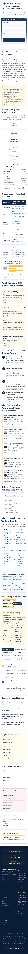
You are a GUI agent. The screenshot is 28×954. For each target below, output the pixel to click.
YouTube (11, 879)
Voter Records (6, 752)
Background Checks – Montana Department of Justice (18, 223)
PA (20, 941)
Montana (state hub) (8, 795)
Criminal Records (7, 742)
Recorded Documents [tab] (21, 659)
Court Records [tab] (7, 649)
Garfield (5, 589)
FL (24, 933)
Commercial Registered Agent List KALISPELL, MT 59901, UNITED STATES (18, 254)
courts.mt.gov (9, 499)
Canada (3, 901)
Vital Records (6, 749)
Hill (22, 589)
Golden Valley (11, 589)
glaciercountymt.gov (10, 495)
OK (15, 941)
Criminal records (7, 576)
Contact (20, 913)
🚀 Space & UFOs (6, 905)
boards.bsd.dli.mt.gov (11, 507)
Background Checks (8, 606)
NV (20, 938)
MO (13, 938)
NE (17, 938)
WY (24, 943)
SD (3, 943)
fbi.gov (7, 511)
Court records (21, 574)
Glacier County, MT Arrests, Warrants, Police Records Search (18, 213)
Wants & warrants (17, 576)
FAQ (19, 899)
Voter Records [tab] (7, 652)
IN (11, 936)
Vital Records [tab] (7, 659)
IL (9, 936)
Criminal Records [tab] (20, 649)
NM (3, 941)
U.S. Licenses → (20, 557)
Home (2, 47)
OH (13, 941)
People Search (17, 603)
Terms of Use (5, 922)
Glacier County (16, 251)
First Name (5, 22)
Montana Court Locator (18, 206)
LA (19, 936)
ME (22, 936)
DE (20, 933)
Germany (4, 903)
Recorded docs (17, 579)
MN (8, 938)
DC (22, 933)
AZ (8, 933)
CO (15, 933)
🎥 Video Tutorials (22, 897)
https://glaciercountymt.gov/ (11, 623)
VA (15, 943)
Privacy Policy (5, 920)
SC (24, 941)
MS (10, 938)
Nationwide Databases (7, 895)
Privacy (6, 951)
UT (10, 943)
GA (3, 936)
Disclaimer (4, 924)
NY (6, 941)
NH (22, 938)
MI (5, 938)
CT (17, 933)
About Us (20, 910)
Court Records (6, 739)
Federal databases (12, 585)
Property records (7, 578)
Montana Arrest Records (9, 600)
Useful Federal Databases (8, 897)
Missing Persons (22, 886)
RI (22, 941)
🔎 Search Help (21, 895)
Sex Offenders (21, 885)
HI (5, 936)
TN (5, 943)
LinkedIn (4, 882)
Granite (18, 589)
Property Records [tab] (7, 655)
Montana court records (10, 71)
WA (17, 943)
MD (24, 936)
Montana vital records (8, 81)
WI (22, 943)
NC (8, 941)
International (4, 899)
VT (12, 943)
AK (5, 933)
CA (12, 933)
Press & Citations (22, 911)
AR (10, 933)
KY (17, 936)
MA (3, 938)
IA (13, 936)
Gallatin (20, 588)
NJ (25, 938)
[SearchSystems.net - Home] (4, 3)
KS (15, 936)
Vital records (16, 578)
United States (8, 47)
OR (18, 941)
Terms (10, 951)
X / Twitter (4, 879)
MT (15, 938)
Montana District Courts (18, 208)
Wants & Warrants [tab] (20, 655)
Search (14, 40)
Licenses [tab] (20, 652)
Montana (14, 47)
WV (20, 943)
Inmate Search (7, 603)
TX (8, 943)
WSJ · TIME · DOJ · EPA (14, 857)
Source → (5, 302)
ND (11, 941)
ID (7, 936)
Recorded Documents (8, 759)
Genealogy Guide (22, 908)
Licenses (10, 579)
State (4, 33)
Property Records (7, 746)
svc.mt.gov (8, 503)
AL (3, 933)
